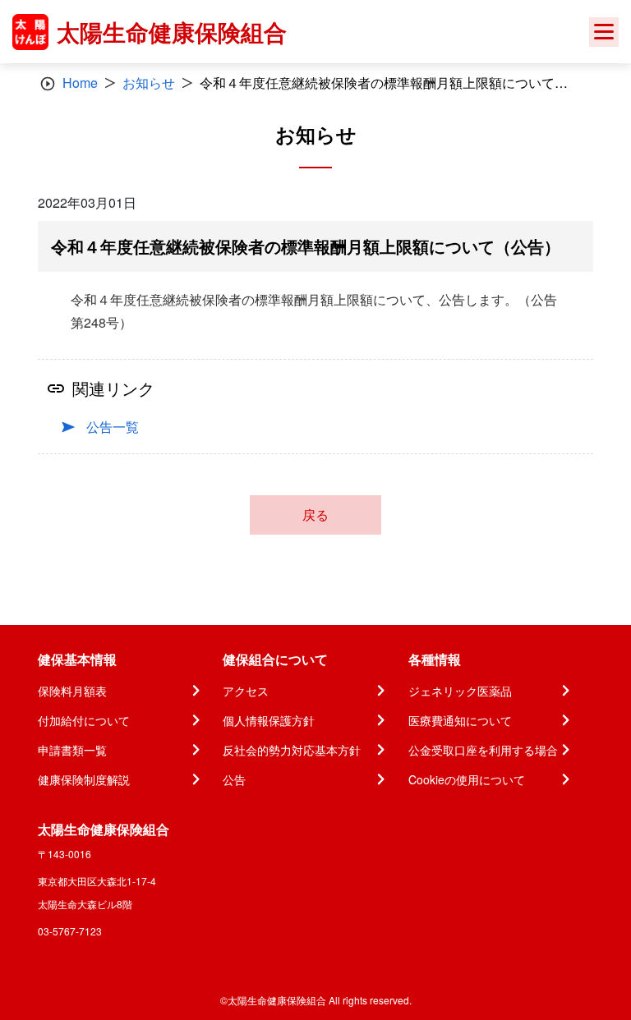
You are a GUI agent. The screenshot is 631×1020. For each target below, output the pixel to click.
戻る (315, 514)
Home (80, 82)
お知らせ (148, 82)
